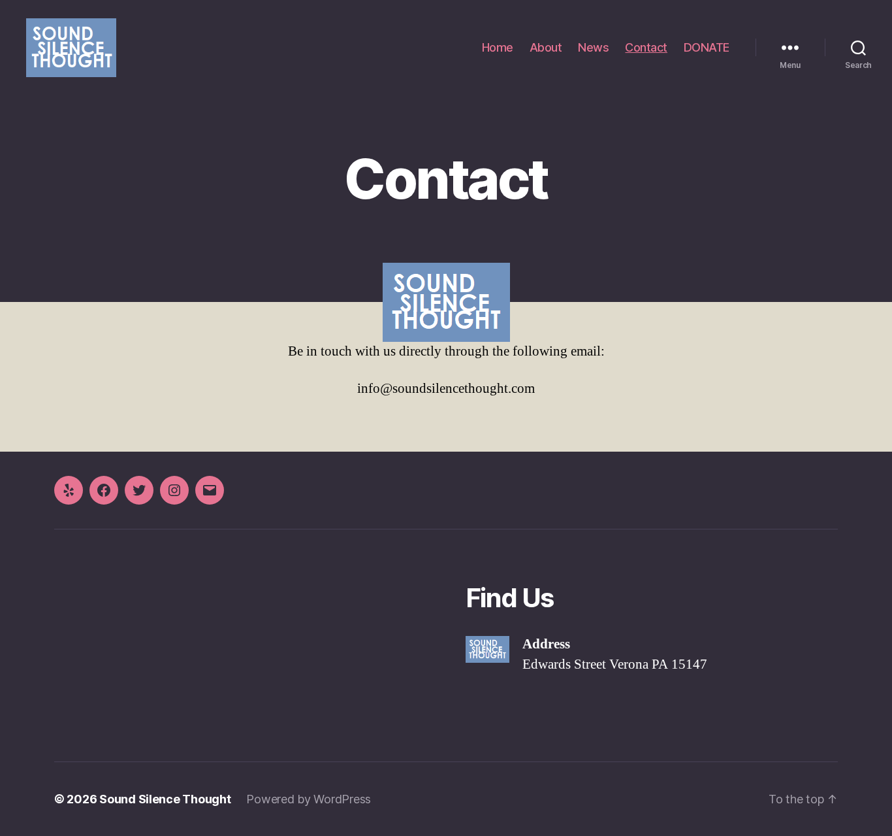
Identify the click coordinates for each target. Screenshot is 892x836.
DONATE (706, 47)
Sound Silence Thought (165, 799)
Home (497, 47)
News (593, 47)
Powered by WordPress (308, 799)
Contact (646, 47)
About (546, 47)
